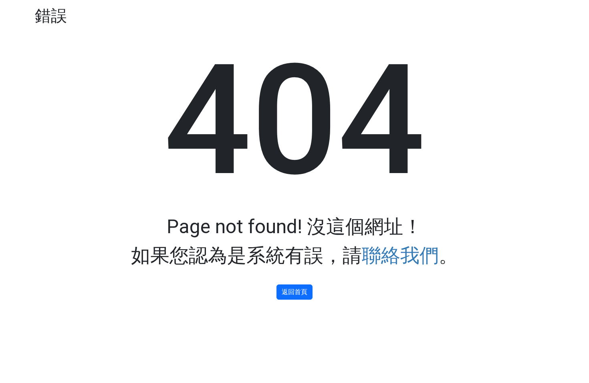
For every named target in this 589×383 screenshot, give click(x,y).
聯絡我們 (400, 255)
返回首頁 (294, 292)
